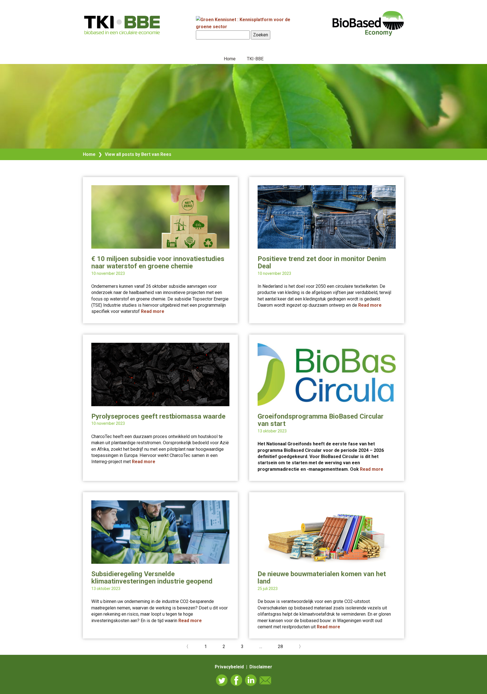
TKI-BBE (255, 58)
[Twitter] (222, 680)
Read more (152, 311)
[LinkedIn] (251, 680)
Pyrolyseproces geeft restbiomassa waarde (158, 416)
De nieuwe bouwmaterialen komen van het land (322, 577)
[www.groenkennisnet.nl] (249, 26)
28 (280, 646)
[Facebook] (236, 680)
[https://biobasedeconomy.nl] (122, 25)
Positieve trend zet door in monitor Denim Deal (322, 262)
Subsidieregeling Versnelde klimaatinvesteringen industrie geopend (151, 577)
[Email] (265, 680)
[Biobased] (368, 23)
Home (230, 58)
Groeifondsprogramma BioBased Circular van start (321, 420)
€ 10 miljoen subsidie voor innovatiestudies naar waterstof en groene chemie (157, 262)
